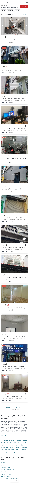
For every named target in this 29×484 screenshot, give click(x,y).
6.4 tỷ (4, 96)
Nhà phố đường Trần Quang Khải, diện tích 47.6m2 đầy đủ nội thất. (14, 158)
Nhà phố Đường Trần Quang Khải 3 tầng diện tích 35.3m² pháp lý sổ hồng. (14, 188)
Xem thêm (3, 435)
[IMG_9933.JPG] (14, 34)
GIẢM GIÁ (4, 137)
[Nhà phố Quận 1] (14, 93)
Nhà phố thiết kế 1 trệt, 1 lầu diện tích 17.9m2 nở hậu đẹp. (14, 217)
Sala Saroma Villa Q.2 (6, 467)
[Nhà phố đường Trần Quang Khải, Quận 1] (14, 391)
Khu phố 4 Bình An (6, 476)
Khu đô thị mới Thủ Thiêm (7, 469)
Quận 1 (21, 407)
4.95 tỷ (4, 245)
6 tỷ (3, 126)
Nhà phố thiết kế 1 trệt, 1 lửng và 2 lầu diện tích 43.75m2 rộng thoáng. (14, 366)
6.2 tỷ (4, 334)
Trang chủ (8, 407)
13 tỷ (4, 66)
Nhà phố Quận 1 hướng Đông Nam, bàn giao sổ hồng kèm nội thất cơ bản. (14, 396)
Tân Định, (18, 41)
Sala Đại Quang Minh (6, 472)
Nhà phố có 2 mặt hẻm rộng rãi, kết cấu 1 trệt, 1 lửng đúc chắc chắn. (14, 336)
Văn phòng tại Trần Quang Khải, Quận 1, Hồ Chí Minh (14, 452)
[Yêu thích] (25, 36)
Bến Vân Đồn (4, 463)
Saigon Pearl (4, 465)
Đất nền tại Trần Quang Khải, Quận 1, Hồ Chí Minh (14, 447)
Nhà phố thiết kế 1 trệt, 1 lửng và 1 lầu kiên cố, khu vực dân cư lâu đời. (14, 128)
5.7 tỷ (4, 186)
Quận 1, (22, 41)
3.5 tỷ (4, 305)
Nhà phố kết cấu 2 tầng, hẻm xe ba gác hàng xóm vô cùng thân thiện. (14, 307)
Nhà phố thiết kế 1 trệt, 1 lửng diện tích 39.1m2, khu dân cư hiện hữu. (14, 98)
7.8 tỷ (4, 394)
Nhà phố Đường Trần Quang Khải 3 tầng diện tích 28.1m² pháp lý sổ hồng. (14, 247)
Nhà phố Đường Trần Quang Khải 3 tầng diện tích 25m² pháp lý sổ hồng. (14, 277)
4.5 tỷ (4, 215)
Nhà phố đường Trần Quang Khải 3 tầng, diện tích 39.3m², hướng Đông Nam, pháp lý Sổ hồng (14, 39)
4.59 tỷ (4, 275)
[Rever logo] (2, 2)
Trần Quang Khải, (12, 41)
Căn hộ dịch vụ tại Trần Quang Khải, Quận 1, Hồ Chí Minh (14, 449)
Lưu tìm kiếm (24, 6)
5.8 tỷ (4, 37)
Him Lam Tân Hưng (6, 474)
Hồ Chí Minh (26, 130)
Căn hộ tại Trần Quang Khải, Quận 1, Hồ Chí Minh (14, 440)
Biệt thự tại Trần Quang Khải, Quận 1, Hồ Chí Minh (14, 445)
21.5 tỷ (4, 364)
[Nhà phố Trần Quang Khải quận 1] (14, 302)
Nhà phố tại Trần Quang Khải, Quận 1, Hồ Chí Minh (14, 443)
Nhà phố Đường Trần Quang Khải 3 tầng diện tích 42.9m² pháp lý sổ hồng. (14, 69)
